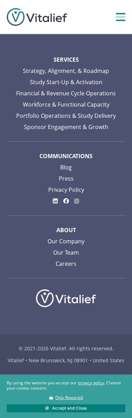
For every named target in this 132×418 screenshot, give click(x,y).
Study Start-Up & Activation (66, 82)
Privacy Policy (66, 190)
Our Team (66, 252)
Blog (66, 167)
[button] (66, 408)
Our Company (66, 241)
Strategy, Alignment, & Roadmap (66, 71)
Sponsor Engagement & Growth (66, 127)
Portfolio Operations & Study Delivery (66, 116)
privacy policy (91, 382)
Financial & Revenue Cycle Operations (66, 93)
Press (66, 178)
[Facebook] (66, 201)
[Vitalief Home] (37, 16)
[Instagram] (76, 201)
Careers (66, 264)
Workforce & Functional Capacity (66, 104)
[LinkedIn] (55, 201)
